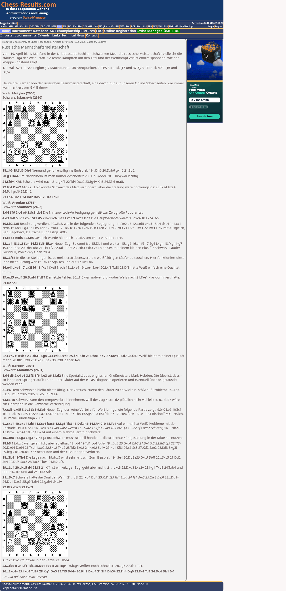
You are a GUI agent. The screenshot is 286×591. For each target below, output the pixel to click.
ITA (100, 26)
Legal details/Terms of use (19, 588)
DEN (53, 26)
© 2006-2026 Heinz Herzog (71, 584)
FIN (74, 26)
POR (133, 26)
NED (122, 26)
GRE (90, 26)
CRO (43, 26)
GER (85, 26)
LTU (117, 26)
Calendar (44, 35)
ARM (10, 26)
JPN (105, 26)
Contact (92, 35)
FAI (69, 26)
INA (96, 26)
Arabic (3, 26)
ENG (59, 26)
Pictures (88, 31)
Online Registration (120, 31)
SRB (150, 26)
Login (211, 26)
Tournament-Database (29, 31)
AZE (16, 26)
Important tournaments (18, 35)
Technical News (73, 35)
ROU (139, 26)
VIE (176, 26)
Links (56, 35)
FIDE (175, 31)
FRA (80, 26)
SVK (155, 26)
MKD (111, 26)
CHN (37, 26)
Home (5, 31)
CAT (32, 26)
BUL (27, 26)
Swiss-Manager (149, 31)
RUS (145, 26)
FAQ (99, 31)
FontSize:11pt (186, 26)
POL (128, 26)
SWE (160, 26)
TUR (166, 26)
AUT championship (65, 31)
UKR (171, 26)
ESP (65, 26)
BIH (21, 26)
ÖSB (167, 31)
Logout (219, 26)
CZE (48, 26)
